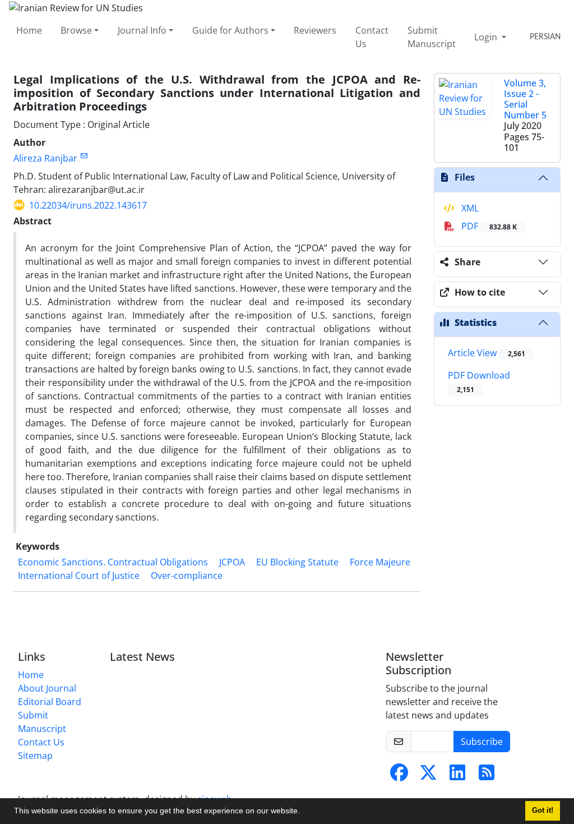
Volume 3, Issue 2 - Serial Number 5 (525, 99)
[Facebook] (399, 776)
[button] (303, 812)
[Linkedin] (457, 776)
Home (29, 30)
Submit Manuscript (432, 37)
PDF (488, 226)
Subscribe (482, 741)
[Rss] (486, 776)
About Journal (47, 688)
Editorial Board (49, 702)
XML (469, 208)
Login (486, 37)
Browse (76, 30)
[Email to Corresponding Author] (84, 155)
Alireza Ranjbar (45, 158)
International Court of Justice (79, 575)
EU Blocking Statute (297, 562)
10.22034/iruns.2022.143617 (88, 205)
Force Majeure (380, 562)
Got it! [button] (542, 810)
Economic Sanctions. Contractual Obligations (113, 562)
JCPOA (232, 562)
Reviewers (315, 30)
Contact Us (371, 37)
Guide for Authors (230, 30)
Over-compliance (187, 575)
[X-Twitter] (428, 776)
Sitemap (35, 755)
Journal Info (142, 30)
